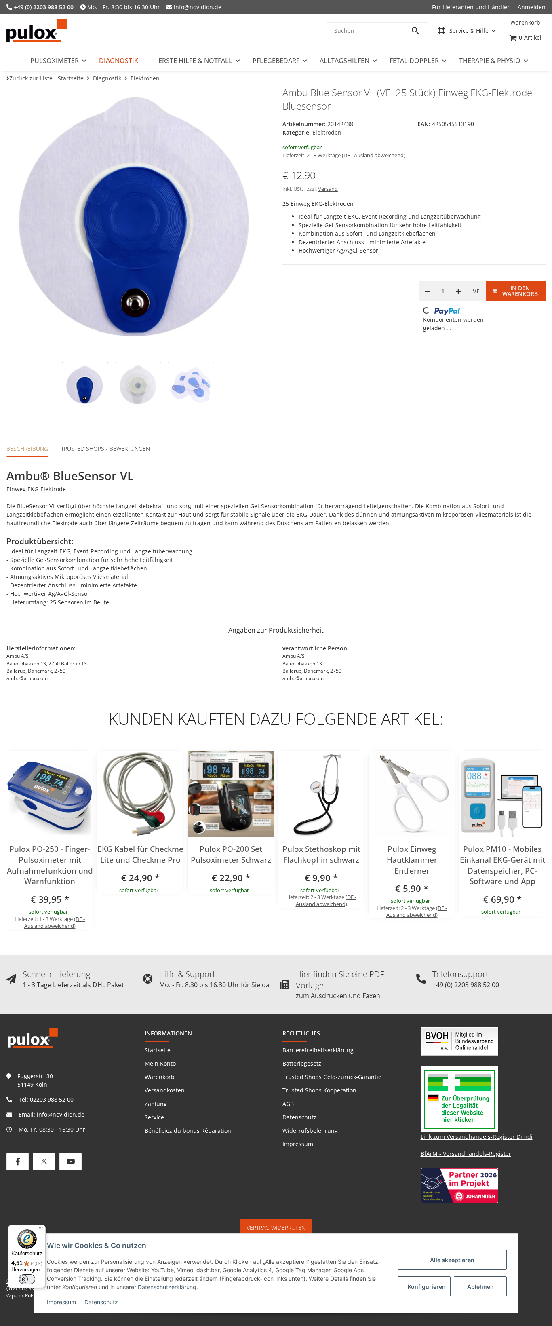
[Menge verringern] (427, 291)
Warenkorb (160, 1077)
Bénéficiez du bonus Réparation (188, 1130)
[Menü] (41, 1230)
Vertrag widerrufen (276, 1227)
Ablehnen (480, 1286)
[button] (466, 30)
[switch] (27, 1279)
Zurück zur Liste (31, 78)
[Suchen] (419, 31)
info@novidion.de (197, 7)
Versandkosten (165, 1090)
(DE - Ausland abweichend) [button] (373, 155)
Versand (328, 188)
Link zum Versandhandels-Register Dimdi (477, 1136)
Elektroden (326, 132)
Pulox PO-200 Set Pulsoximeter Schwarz (231, 854)
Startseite (158, 1050)
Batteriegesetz (301, 1063)
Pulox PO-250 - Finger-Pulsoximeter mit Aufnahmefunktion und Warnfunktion (50, 865)
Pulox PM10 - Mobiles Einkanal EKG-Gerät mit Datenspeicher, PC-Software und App (502, 865)
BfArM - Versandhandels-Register (466, 1153)
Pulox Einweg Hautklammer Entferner (412, 860)
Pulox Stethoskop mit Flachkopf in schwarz (321, 854)
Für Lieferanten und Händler (471, 7)
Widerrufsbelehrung (310, 1130)
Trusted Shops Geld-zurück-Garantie (331, 1077)
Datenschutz (101, 1302)
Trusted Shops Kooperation (319, 1090)
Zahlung (156, 1104)
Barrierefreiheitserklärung (318, 1050)
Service (154, 1117)
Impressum (61, 1302)
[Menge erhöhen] (458, 291)
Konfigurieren (427, 1286)
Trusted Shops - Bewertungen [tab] (105, 448)
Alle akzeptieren (452, 1259)
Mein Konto (160, 1063)
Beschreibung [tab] (27, 448)
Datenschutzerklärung (167, 1287)
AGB (288, 1104)
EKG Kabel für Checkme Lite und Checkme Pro (140, 854)
